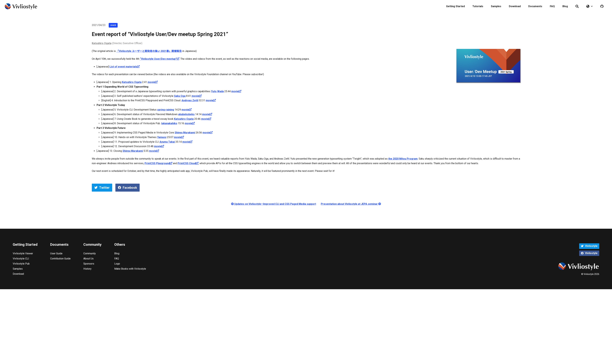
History (87, 268)
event (113, 25)
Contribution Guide (60, 258)
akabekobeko (186, 114)
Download (515, 6)
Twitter (104, 188)
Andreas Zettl (190, 100)
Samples (496, 6)
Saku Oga (180, 95)
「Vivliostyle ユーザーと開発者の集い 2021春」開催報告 (149, 51)
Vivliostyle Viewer (23, 253)
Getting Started (455, 6)
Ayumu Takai (167, 141)
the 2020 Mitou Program (403, 158)
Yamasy (161, 137)
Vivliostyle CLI (21, 258)
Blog (565, 6)
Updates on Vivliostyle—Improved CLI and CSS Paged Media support (275, 203)
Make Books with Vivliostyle (130, 268)
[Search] (577, 6)
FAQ (552, 6)
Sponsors (88, 263)
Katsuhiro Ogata (101, 43)
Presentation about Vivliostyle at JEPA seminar (349, 203)
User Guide (56, 253)
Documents (535, 6)
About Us (88, 258)
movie (151, 82)
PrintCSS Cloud (187, 163)
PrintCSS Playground (157, 163)
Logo (117, 263)
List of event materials (123, 66)
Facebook (130, 188)
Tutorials (477, 6)
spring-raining (165, 109)
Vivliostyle (591, 245)
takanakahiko (169, 123)
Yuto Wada (217, 91)
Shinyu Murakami (185, 132)
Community (89, 253)
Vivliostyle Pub (21, 263)
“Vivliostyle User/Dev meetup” (158, 58)
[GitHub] (602, 6)
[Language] (590, 6)
